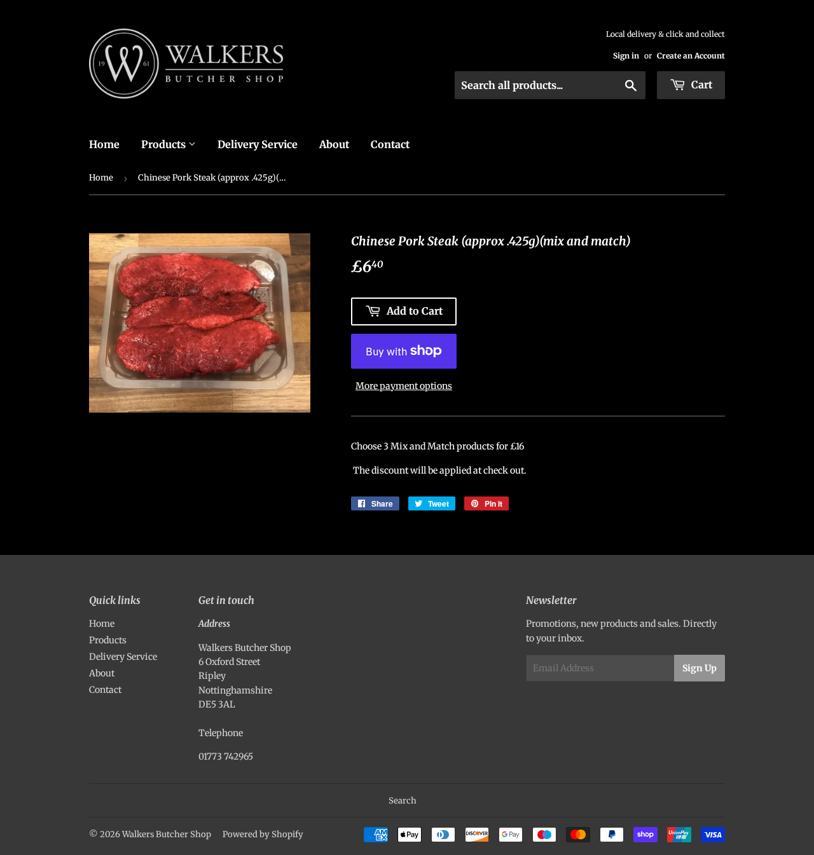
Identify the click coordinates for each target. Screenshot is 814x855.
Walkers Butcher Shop (166, 834)
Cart (700, 84)
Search (403, 800)
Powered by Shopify (263, 834)
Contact (390, 144)
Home (104, 144)
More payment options (403, 386)
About (334, 144)
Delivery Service (257, 144)
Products (164, 144)
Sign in (626, 55)
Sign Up (699, 668)
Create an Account (691, 55)
